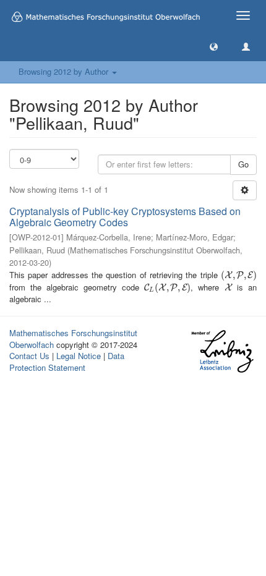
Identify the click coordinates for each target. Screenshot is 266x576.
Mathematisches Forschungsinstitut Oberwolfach (73, 338)
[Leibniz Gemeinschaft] (222, 351)
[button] (214, 46)
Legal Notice (78, 356)
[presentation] (239, 275)
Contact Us (29, 356)
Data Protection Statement (66, 361)
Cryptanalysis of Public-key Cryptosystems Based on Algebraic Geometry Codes (125, 216)
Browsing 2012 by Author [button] (65, 71)
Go (243, 164)
